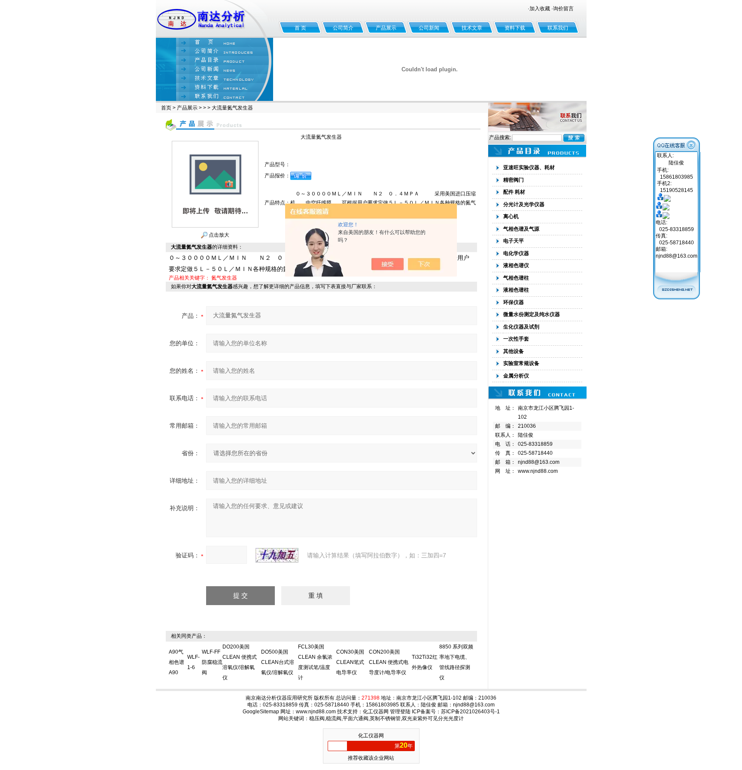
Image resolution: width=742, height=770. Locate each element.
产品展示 (386, 28)
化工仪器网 (376, 712)
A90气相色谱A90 (176, 662)
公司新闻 (429, 28)
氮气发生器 (224, 278)
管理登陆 (400, 712)
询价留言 (563, 9)
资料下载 (515, 28)
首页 (166, 108)
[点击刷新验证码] (276, 555)
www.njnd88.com (538, 471)
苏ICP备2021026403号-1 (470, 712)
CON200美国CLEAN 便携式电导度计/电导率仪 (388, 662)
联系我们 (557, 28)
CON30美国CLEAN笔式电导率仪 (350, 662)
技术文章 (472, 28)
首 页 (300, 28)
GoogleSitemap (261, 712)
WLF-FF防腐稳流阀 (212, 662)
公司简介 (343, 28)
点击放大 (218, 235)
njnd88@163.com (539, 462)
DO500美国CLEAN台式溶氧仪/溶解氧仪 (277, 662)
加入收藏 (539, 9)
